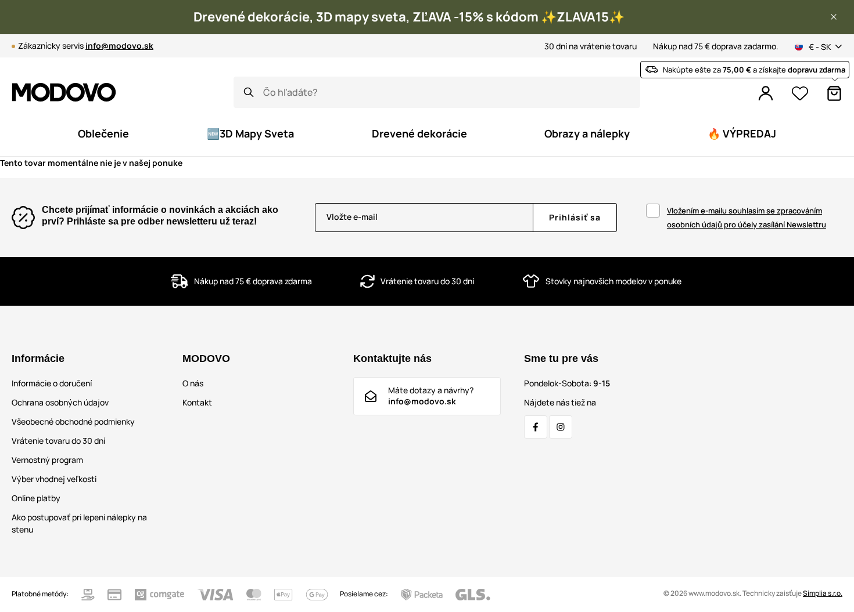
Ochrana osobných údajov (60, 402)
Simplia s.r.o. (822, 593)
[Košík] (834, 93)
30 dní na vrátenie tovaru (590, 46)
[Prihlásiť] (766, 93)
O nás (192, 383)
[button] (834, 17)
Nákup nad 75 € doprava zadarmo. (715, 46)
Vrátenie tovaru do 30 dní (58, 440)
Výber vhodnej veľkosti (54, 478)
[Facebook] (535, 427)
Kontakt (197, 402)
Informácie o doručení (52, 383)
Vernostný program (47, 459)
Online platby (36, 498)
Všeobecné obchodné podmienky (73, 421)
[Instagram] (560, 427)
